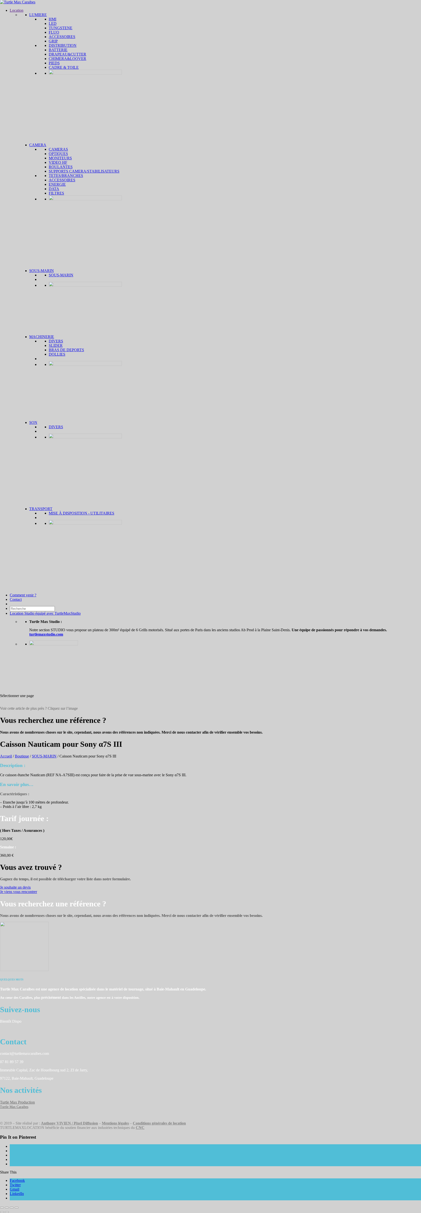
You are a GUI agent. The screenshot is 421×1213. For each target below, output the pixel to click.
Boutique (22, 756)
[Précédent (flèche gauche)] (2, 1212)
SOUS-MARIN (44, 756)
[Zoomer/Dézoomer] (2, 1207)
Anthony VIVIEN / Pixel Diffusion (69, 1123)
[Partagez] (12, 1207)
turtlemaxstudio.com (46, 634)
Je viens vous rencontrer (18, 892)
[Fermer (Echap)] (17, 1207)
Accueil (6, 756)
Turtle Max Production (17, 1102)
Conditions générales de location (159, 1123)
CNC (140, 1128)
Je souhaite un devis (15, 887)
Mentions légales (115, 1123)
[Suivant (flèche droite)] (7, 1212)
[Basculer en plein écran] (7, 1207)
